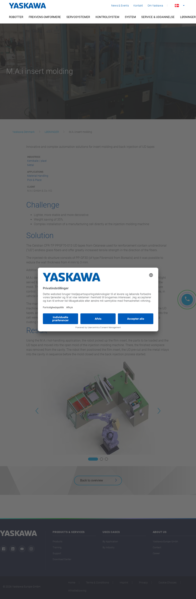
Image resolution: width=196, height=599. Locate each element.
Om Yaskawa (155, 5)
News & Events (120, 5)
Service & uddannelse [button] (158, 17)
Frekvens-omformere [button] (45, 17)
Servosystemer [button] (78, 17)
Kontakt (138, 5)
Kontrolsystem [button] (107, 17)
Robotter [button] (16, 17)
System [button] (130, 17)
